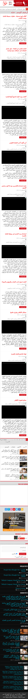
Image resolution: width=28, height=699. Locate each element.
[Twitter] (17, 509)
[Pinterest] (14, 509)
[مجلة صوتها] (14, 3)
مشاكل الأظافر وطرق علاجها (18, 312)
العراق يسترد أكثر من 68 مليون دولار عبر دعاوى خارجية (10, 457)
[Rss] (22, 509)
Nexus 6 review (20, 588)
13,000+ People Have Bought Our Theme (14, 570)
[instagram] (6, 509)
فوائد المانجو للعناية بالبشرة (18, 354)
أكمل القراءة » (22, 43)
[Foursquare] (8, 509)
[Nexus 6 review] (27, 588)
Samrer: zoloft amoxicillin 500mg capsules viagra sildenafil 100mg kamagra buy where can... (14, 668)
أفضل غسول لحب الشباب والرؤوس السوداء (14, 282)
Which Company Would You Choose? (13, 580)
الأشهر (19, 447)
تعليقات (13, 447)
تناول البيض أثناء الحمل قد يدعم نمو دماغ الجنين (10, 469)
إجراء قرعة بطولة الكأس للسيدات (14, 610)
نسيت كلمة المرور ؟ (20, 557)
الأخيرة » (7, 442)
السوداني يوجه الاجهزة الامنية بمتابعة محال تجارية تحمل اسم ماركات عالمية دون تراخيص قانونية (15, 604)
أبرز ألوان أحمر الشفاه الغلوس (17, 143)
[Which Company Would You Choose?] (27, 580)
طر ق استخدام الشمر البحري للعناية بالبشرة (13, 620)
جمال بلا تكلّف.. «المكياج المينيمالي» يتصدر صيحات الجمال (12, 476)
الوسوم (7, 447)
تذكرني (14, 554)
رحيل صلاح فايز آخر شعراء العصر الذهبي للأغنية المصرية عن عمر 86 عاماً (15, 615)
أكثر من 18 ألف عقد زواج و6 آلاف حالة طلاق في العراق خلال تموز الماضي (10, 451)
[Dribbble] (11, 509)
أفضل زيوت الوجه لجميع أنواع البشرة (16, 96)
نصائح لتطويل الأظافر (20, 400)
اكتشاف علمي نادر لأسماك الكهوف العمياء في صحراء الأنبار (10, 463)
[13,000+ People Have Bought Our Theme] (27, 570)
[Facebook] (19, 509)
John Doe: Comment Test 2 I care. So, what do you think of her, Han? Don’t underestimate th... (12, 673)
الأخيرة (25, 447)
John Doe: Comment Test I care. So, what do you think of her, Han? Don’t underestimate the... (13, 683)
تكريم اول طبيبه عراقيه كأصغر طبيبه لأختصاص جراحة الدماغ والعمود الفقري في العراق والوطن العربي (15, 597)
